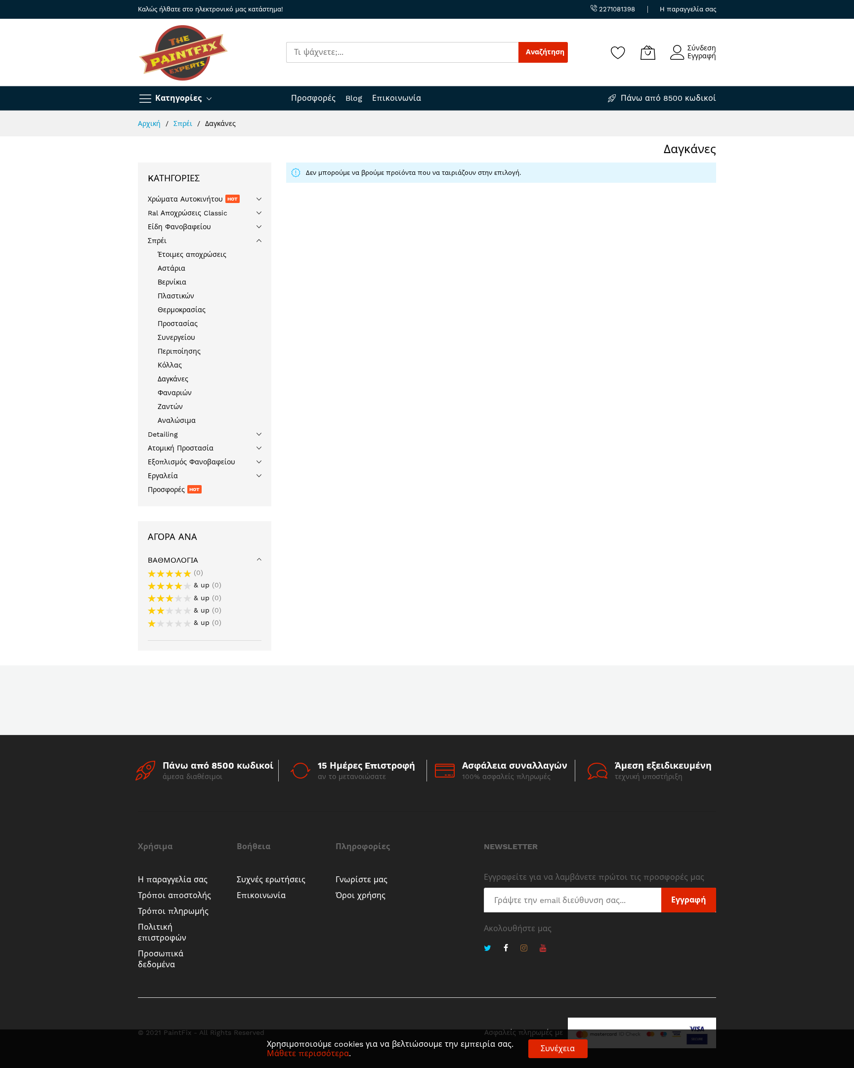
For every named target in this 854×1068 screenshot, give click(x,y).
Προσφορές (313, 98)
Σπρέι (184, 123)
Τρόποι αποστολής (174, 895)
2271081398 (616, 9)
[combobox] (402, 52)
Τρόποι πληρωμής (173, 911)
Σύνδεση (701, 48)
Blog (353, 98)
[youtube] (543, 949)
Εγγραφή (701, 56)
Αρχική (150, 123)
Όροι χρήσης (360, 895)
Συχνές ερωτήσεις (271, 879)
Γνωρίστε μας (361, 879)
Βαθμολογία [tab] (173, 560)
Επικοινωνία (396, 98)
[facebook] (506, 949)
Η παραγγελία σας (688, 9)
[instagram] (523, 949)
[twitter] (487, 949)
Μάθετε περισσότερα (308, 1053)
